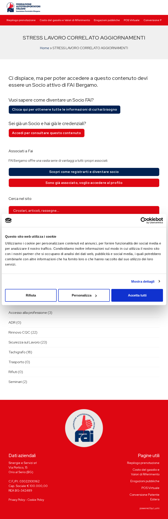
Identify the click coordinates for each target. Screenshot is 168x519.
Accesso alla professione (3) (30, 312)
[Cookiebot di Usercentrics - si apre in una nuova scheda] (144, 220)
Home (44, 48)
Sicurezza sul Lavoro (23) (28, 342)
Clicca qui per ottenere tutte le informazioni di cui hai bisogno (64, 109)
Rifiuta (31, 295)
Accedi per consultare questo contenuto (46, 133)
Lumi (156, 508)
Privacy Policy (17, 500)
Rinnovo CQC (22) (23, 332)
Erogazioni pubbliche (107, 20)
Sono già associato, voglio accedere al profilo (84, 183)
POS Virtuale (132, 20)
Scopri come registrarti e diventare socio (84, 172)
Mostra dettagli (143, 281)
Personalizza (81, 295)
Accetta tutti (137, 295)
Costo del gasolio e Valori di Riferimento (65, 20)
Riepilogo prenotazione (21, 20)
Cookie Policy (36, 500)
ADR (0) (15, 322)
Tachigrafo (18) (20, 352)
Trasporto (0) (19, 362)
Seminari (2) (18, 381)
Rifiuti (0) (16, 372)
